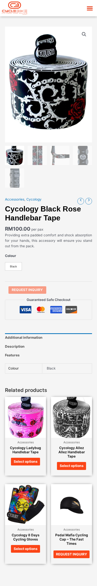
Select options (26, 461)
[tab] (48, 337)
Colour (10, 256)
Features (12, 355)
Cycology (34, 199)
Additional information (24, 337)
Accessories (14, 199)
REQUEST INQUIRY (27, 290)
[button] (90, 8)
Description (15, 346)
